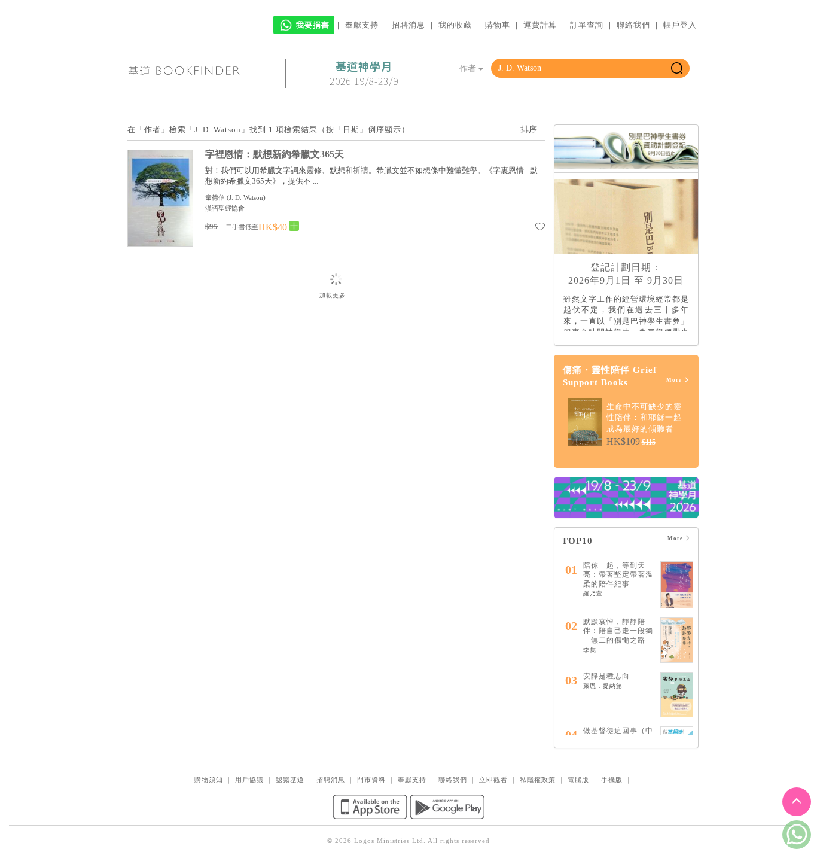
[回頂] (796, 801)
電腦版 (578, 779)
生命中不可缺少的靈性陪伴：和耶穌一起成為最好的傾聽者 (644, 417)
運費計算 (540, 24)
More (675, 380)
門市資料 (371, 779)
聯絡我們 (633, 24)
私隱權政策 (538, 779)
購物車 (497, 24)
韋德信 (215, 197)
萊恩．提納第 (603, 686)
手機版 (612, 779)
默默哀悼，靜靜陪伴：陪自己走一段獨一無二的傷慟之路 (618, 630)
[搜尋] (677, 68)
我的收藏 (455, 24)
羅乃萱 (593, 593)
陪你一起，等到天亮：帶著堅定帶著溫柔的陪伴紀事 (618, 574)
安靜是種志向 (606, 676)
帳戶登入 (680, 24)
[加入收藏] (540, 229)
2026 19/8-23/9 (364, 73)
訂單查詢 (586, 24)
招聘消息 (408, 24)
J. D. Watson (246, 197)
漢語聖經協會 (225, 208)
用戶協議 (249, 779)
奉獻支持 (362, 24)
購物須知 (208, 779)
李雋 (589, 650)
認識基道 (290, 779)
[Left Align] (294, 226)
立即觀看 (493, 779)
